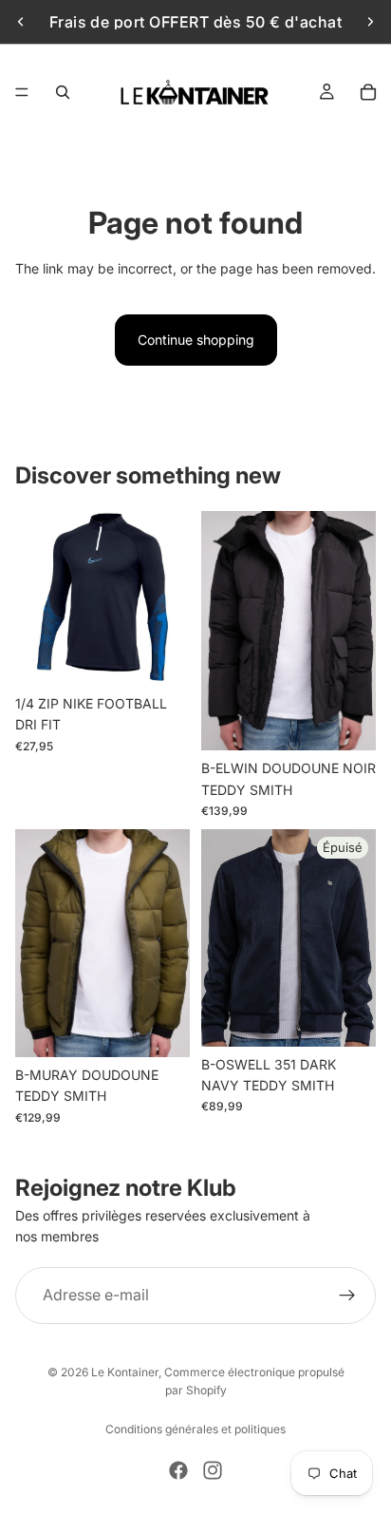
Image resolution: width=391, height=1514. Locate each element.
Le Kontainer (124, 1372)
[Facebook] (178, 1470)
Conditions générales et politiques (195, 1429)
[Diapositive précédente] (21, 22)
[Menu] (22, 92)
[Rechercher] (63, 92)
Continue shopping (196, 339)
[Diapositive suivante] (370, 22)
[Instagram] (212, 1470)
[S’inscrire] (347, 1295)
